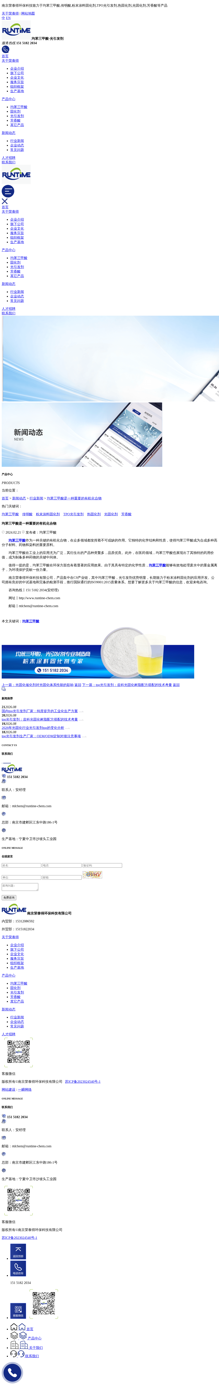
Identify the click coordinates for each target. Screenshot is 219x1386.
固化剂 (15, 111)
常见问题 (17, 150)
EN (8, 18)
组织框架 (17, 86)
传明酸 (27, 514)
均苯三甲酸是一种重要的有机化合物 (74, 498)
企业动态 (17, 145)
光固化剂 (111, 514)
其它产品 (17, 125)
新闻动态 (8, 133)
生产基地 (17, 91)
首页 (5, 56)
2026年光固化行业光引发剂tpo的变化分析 (33, 728)
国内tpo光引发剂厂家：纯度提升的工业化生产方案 (40, 711)
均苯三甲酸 (18, 107)
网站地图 (28, 13)
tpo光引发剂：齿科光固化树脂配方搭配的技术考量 (40, 719)
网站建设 (8, 1089)
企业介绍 (17, 68)
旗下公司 (17, 73)
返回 (77, 685)
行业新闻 (17, 141)
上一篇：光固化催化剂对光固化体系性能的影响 (38, 685)
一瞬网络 (25, 1089)
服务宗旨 (17, 82)
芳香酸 (15, 120)
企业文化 (17, 77)
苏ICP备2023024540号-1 (83, 1081)
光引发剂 (17, 116)
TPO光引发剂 (73, 514)
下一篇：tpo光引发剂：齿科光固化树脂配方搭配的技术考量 (127, 685)
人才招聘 (8, 158)
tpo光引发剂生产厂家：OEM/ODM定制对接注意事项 (41, 736)
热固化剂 (94, 514)
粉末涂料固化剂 (48, 514)
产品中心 (8, 99)
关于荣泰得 (10, 13)
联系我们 (8, 162)
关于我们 (36, 1348)
